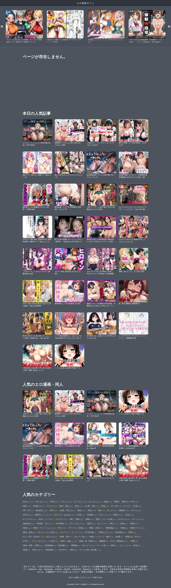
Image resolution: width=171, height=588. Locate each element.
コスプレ (62, 519)
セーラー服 (81, 537)
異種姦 (76, 545)
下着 (27, 541)
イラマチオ (30, 519)
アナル (52, 506)
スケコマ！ (88, 577)
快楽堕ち (42, 510)
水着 (81, 515)
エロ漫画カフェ (85, 3)
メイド (65, 532)
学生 (54, 510)
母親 (27, 550)
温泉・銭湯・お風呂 (33, 545)
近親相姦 (51, 545)
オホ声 (64, 550)
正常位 (28, 515)
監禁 (92, 523)
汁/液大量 (91, 532)
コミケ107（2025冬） (34, 537)
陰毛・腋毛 (30, 532)
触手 (110, 537)
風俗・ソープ (97, 537)
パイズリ (81, 502)
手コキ (62, 528)
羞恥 (90, 519)
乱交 (130, 515)
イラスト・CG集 (132, 506)
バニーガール (40, 541)
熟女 (82, 510)
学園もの (39, 506)
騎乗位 (124, 510)
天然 (137, 545)
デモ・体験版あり (120, 541)
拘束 (105, 506)
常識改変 (51, 550)
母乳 (134, 541)
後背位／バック (44, 515)
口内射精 (62, 523)
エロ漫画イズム (77, 577)
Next (169, 26)
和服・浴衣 (66, 537)
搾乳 (132, 532)
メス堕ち (53, 532)
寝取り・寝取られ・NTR (126, 502)
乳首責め (121, 532)
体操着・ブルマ (46, 523)
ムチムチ (124, 519)
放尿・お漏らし (69, 541)
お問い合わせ (97, 577)
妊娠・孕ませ (68, 510)
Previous (2, 26)
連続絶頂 (29, 523)
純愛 (120, 537)
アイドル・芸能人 (78, 528)
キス (42, 532)
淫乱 (114, 545)
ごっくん (126, 545)
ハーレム (138, 519)
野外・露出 (66, 506)
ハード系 (103, 545)
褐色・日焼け (97, 528)
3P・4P (29, 510)
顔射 (125, 528)
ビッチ (112, 510)
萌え (114, 523)
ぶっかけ (96, 502)
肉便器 (92, 515)
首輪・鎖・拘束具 (88, 541)
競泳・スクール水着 (106, 519)
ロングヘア (89, 545)
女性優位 (64, 545)
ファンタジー (78, 523)
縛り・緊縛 (77, 519)
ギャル (136, 510)
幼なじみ (38, 550)
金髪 (27, 528)
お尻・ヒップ (46, 519)
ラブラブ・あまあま (65, 515)
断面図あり (113, 528)
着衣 (92, 510)
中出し (29, 502)
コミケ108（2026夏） (91, 550)
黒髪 (135, 523)
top (70, 577)
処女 (79, 506)
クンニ (103, 523)
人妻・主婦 (92, 506)
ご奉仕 (54, 541)
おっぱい (42, 502)
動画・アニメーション (45, 528)
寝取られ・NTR (134, 537)
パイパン (78, 532)
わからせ (52, 537)
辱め (27, 506)
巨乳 (55, 502)
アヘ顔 (116, 506)
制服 (108, 502)
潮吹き (118, 515)
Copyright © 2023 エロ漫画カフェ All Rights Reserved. (85, 584)
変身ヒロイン (106, 532)
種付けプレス (138, 528)
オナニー (105, 515)
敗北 (74, 550)
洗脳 (124, 523)
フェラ (67, 502)
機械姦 (104, 541)
